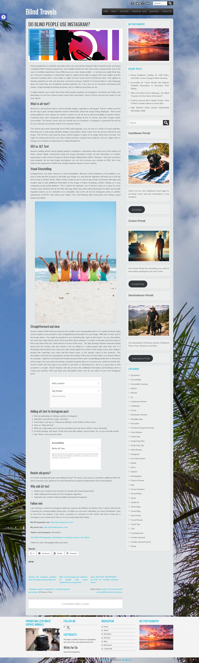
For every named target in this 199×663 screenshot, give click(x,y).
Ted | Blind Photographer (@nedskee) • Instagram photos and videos (59, 537)
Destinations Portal (141, 358)
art (132, 397)
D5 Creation (105, 660)
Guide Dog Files (138, 441)
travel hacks (136, 515)
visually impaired (138, 537)
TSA (132, 529)
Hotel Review (136, 450)
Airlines (134, 388)
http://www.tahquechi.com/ (62, 522)
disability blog (43, 54)
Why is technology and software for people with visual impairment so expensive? (73, 579)
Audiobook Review (139, 401)
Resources (154, 11)
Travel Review (137, 520)
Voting (133, 546)
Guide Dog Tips (137, 445)
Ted (52, 35)
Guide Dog (135, 437)
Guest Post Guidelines (72, 652)
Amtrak (134, 393)
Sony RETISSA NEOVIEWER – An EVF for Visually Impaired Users (104, 579)
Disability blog (137, 419)
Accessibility (136, 380)
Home (106, 11)
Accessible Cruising (139, 384)
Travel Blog (135, 511)
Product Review (137, 480)
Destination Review (139, 415)
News (133, 467)
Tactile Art (135, 502)
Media (133, 463)
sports (133, 498)
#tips (52, 46)
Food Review (136, 432)
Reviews (135, 11)
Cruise (133, 410)
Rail (132, 485)
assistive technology (39, 51)
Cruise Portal (138, 284)
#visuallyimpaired (39, 49)
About (114, 11)
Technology (136, 507)
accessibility (50, 49)
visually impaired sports (141, 542)
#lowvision (46, 46)
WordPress (126, 660)
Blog (144, 11)
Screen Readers (138, 489)
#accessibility (44, 44)
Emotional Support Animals (142, 428)
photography (40, 41)
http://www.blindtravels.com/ (56, 527)
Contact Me (167, 11)
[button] (3, 17)
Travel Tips (135, 524)
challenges (135, 406)
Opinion (134, 472)
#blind (52, 44)
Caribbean (137, 209)
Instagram (50, 39)
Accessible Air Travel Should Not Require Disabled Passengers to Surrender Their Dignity (150, 85)
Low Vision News (138, 458)
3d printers (135, 375)
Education (124, 11)
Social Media (50, 41)
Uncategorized (137, 533)
